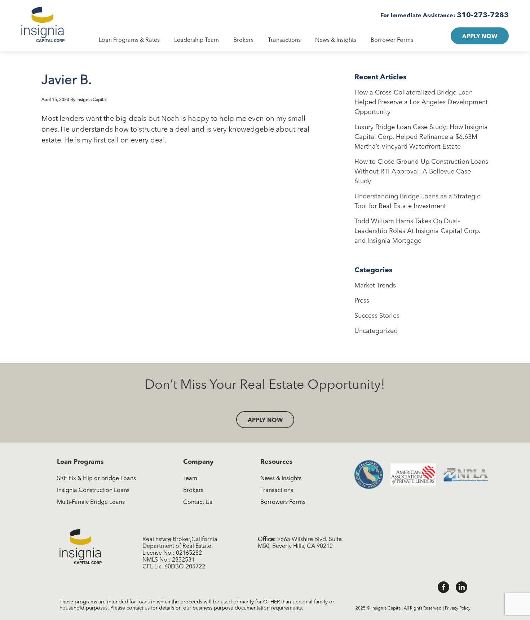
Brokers (243, 40)
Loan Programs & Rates (129, 40)
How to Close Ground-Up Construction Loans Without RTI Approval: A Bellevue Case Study (421, 172)
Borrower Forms (392, 40)
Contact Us (197, 502)
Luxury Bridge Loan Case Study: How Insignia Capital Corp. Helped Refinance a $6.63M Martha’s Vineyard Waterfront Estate (421, 137)
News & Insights (335, 40)
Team (190, 479)
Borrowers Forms (282, 502)
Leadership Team (196, 40)
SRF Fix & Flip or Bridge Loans (96, 479)
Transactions (284, 40)
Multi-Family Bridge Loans (91, 502)
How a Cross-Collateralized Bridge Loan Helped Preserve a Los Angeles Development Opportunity (421, 102)
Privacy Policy (458, 608)
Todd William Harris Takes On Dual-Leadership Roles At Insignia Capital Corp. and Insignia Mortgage (417, 231)
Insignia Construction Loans (93, 490)
